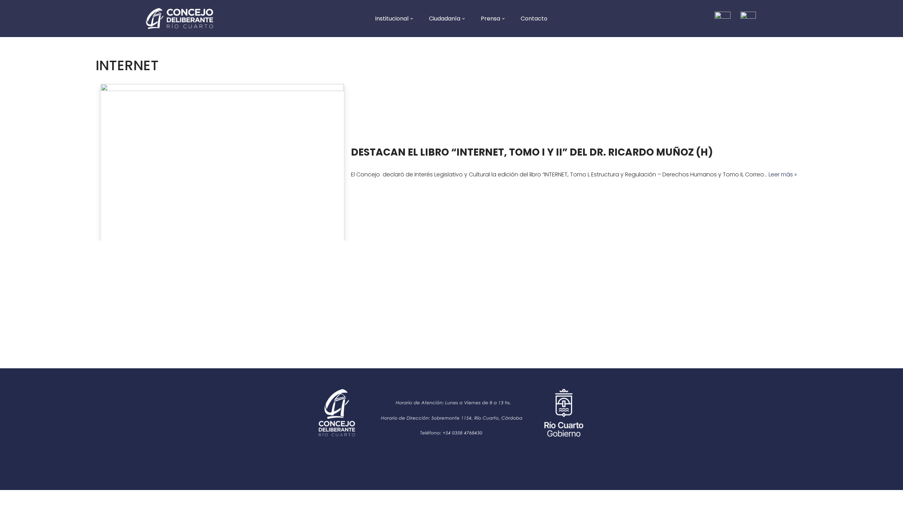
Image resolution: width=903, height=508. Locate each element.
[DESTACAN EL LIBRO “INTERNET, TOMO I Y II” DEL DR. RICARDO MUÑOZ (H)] (222, 162)
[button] (411, 18)
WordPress (71, 499)
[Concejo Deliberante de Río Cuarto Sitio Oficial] (179, 18)
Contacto (534, 18)
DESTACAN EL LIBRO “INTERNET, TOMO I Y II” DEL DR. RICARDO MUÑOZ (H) (532, 152)
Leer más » (783, 174)
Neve (12, 499)
